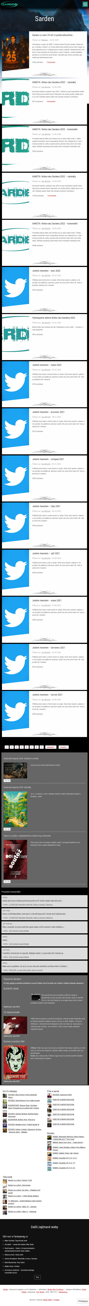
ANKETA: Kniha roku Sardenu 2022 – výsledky (54, 176)
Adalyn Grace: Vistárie (12, 1266)
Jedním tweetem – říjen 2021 (46, 506)
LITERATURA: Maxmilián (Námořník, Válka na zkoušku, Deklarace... (31, 905)
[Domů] (9, 6)
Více (37, 1277)
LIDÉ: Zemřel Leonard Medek (19, 931)
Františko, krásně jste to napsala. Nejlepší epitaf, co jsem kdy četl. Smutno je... (33, 953)
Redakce (44, 40)
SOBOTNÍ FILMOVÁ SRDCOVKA (63, 1100)
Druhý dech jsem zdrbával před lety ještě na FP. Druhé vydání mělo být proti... (32, 901)
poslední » (63, 747)
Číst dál (7, 780)
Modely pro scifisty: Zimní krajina (19, 1185)
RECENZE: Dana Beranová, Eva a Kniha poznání (24, 1101)
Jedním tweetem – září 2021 (46, 553)
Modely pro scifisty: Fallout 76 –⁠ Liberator (22, 1207)
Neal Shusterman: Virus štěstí (15, 1262)
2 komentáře (51, 62)
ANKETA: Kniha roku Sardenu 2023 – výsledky (54, 82)
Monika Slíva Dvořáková (55, 1289)
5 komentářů (52, 196)
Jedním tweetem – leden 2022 (47, 364)
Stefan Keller (47, 1300)
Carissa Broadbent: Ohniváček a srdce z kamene (21, 1259)
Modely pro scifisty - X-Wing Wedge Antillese (23, 1196)
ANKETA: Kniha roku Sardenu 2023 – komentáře (55, 129)
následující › (51, 747)
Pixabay (56, 1300)
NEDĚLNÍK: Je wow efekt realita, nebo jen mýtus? (26, 970)
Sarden (5, 1289)
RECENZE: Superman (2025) (62, 1095)
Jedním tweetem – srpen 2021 (47, 600)
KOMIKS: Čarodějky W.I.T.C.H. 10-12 (65, 1158)
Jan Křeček (45, 87)
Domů (3, 28)
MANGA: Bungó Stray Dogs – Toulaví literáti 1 (68, 1142)
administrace (63, 1292)
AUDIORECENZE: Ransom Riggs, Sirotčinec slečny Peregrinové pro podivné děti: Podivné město (21, 1108)
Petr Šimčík (40, 1292)
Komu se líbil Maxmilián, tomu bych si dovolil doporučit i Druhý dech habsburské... (34, 914)
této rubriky (10, 983)
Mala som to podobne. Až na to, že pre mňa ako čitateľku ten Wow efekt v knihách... (35, 966)
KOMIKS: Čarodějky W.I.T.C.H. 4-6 (64, 1168)
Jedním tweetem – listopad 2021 (48, 459)
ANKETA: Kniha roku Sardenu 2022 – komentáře (55, 223)
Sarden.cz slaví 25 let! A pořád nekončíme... (53, 35)
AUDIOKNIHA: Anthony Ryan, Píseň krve (21, 1120)
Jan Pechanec (7, 924)
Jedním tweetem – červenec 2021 (48, 647)
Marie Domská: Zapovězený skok (16, 1241)
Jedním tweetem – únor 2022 (46, 270)
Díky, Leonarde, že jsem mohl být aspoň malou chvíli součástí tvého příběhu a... (33, 927)
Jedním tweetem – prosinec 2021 (48, 412)
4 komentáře (51, 101)
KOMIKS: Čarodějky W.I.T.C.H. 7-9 (64, 1163)
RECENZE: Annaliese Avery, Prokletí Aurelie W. (23, 1125)
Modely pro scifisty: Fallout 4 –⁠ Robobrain (22, 1212)
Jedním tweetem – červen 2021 (47, 694)
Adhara (4, 963)
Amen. (5, 940)
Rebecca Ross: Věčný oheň (14, 1255)
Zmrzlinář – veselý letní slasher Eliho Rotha (19, 1244)
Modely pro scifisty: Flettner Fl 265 (20, 1180)
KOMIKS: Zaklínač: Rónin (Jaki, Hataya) (66, 1153)
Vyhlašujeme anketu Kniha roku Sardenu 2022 (53, 317)
